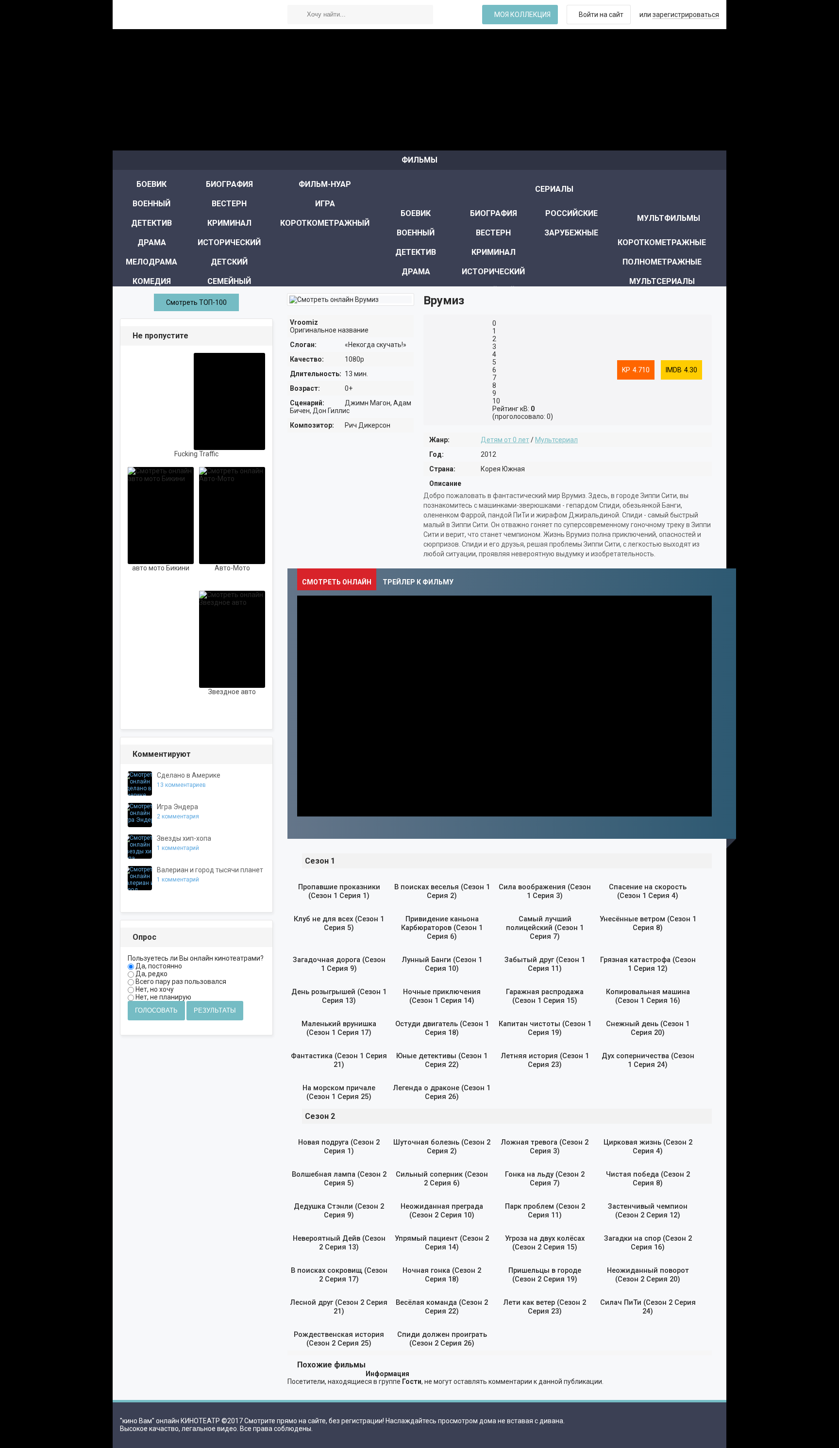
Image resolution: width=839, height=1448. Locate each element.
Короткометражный (324, 223)
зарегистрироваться (686, 14)
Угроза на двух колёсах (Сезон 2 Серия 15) (545, 1242)
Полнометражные (662, 261)
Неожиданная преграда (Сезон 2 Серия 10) (442, 1210)
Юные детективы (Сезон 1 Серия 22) (441, 1060)
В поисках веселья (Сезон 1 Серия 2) (442, 891)
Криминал (229, 223)
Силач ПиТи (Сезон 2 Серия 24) (648, 1306)
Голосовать (156, 1010)
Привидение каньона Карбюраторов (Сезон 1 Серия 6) (442, 928)
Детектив (151, 223)
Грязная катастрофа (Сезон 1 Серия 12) (648, 964)
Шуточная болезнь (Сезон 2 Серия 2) (441, 1146)
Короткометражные (662, 242)
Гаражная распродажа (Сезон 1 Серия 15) (545, 996)
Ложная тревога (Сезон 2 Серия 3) (544, 1146)
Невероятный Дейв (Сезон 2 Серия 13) (339, 1242)
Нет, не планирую (162, 997)
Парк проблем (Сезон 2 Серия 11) (545, 1210)
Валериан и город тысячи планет (210, 870)
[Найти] (297, 14)
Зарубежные (571, 232)
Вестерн (229, 203)
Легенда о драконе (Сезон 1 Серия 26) (441, 1092)
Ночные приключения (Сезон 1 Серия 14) (442, 996)
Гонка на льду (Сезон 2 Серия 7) (545, 1178)
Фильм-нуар (325, 184)
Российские (571, 213)
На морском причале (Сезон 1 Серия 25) (338, 1092)
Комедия (152, 281)
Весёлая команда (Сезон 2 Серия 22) (442, 1306)
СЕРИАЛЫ (554, 189)
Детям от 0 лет (505, 440)
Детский (229, 261)
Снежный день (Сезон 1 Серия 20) (647, 1028)
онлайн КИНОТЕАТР (193, 14)
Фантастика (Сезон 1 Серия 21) (339, 1060)
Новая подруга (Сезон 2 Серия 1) (339, 1146)
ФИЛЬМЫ (419, 160)
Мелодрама (151, 261)
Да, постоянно (158, 966)
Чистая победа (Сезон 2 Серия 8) (648, 1178)
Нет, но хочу (154, 989)
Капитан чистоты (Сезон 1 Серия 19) (545, 1028)
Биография (229, 184)
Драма (151, 242)
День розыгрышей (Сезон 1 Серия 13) (338, 996)
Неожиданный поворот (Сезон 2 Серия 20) (648, 1274)
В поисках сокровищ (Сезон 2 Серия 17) (339, 1274)
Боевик (151, 184)
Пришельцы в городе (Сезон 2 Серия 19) (544, 1274)
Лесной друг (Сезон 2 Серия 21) (338, 1306)
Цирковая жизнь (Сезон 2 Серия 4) (648, 1146)
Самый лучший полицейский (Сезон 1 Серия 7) (545, 928)
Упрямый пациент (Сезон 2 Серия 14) (442, 1242)
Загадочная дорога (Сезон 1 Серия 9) (339, 964)
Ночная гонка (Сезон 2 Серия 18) (442, 1274)
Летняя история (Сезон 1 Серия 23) (545, 1060)
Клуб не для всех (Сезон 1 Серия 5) (339, 923)
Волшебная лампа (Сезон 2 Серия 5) (339, 1178)
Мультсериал (556, 440)
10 (496, 401)
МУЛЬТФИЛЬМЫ (668, 218)
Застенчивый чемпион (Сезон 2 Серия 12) (648, 1210)
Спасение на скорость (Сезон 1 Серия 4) (648, 891)
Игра (325, 203)
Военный (151, 203)
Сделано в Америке (188, 775)
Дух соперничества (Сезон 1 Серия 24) (648, 1060)
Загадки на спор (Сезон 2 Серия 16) (648, 1242)
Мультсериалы (662, 281)
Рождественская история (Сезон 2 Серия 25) (339, 1339)
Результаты (215, 1010)
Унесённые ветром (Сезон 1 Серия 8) (648, 923)
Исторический (229, 242)
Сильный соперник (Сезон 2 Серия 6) (442, 1178)
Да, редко (151, 974)
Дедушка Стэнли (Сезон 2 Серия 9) (339, 1210)
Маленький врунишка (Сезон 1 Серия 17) (339, 1028)
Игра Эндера (177, 807)
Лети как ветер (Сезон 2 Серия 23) (544, 1306)
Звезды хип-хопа (184, 838)
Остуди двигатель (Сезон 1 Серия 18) (442, 1028)
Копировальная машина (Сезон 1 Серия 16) (648, 996)
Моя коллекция (522, 14)
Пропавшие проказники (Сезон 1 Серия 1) (339, 891)
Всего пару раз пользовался (180, 981)
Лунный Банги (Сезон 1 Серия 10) (442, 964)
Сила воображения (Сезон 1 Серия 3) (545, 891)
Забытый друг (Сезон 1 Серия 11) (544, 964)
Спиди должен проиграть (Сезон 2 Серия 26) (442, 1339)
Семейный (229, 281)
